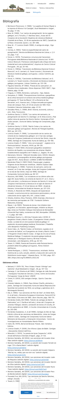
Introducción (42, 3)
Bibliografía (37, 12)
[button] (56, 380)
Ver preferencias (51, 392)
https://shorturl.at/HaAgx (17, 348)
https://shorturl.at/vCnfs (17, 355)
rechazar (38, 392)
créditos (52, 3)
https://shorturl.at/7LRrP (36, 364)
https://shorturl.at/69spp (33, 340)
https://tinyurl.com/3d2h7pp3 (36, 369)
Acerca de (29, 3)
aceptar (27, 392)
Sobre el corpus (31, 8)
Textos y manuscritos (46, 8)
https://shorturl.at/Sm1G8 (39, 360)
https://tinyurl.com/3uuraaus (38, 374)
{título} (38, 396)
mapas (28, 12)
